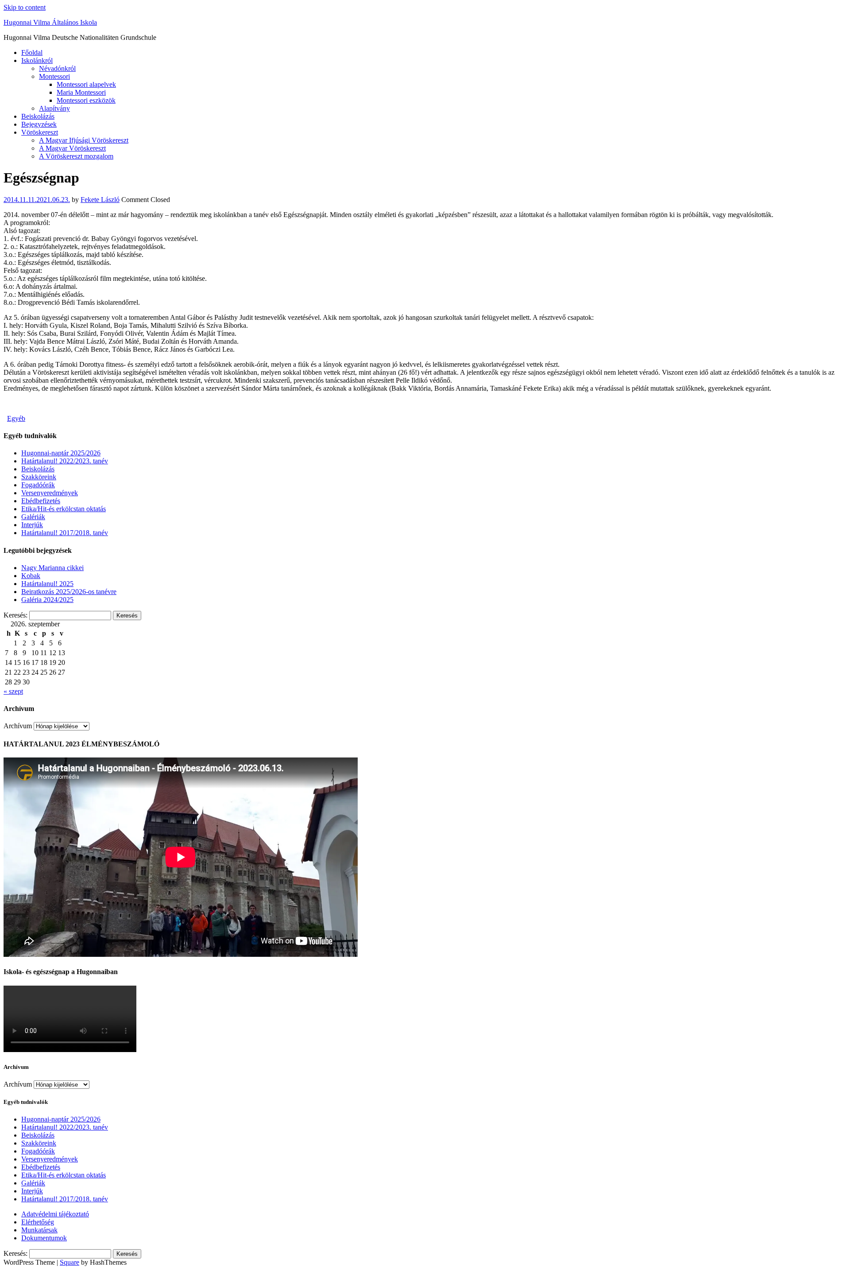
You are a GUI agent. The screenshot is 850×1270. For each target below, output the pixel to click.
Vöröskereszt (39, 132)
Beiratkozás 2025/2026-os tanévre (68, 591)
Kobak (30, 575)
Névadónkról (57, 68)
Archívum (18, 726)
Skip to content (25, 7)
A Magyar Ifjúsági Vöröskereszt (83, 140)
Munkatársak (39, 1230)
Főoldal (31, 52)
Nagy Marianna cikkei (52, 567)
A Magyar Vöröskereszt (72, 148)
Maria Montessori (81, 92)
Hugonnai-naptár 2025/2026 (60, 453)
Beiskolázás (37, 116)
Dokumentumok (44, 1238)
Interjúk (32, 524)
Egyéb (16, 418)
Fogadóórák (38, 485)
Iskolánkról (37, 60)
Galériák (33, 516)
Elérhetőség (37, 1222)
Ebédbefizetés (40, 501)
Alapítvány (54, 108)
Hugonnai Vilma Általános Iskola (50, 22)
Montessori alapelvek (86, 84)
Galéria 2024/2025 (47, 599)
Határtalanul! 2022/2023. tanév (64, 461)
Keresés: (15, 615)
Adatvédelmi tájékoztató (55, 1214)
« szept (13, 691)
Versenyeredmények (49, 493)
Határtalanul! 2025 (47, 583)
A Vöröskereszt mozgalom (76, 156)
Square (69, 1262)
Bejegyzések (39, 124)
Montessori (54, 76)
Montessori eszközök (86, 100)
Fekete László (100, 199)
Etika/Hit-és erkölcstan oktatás (63, 509)
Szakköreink (38, 477)
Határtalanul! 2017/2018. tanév (64, 532)
